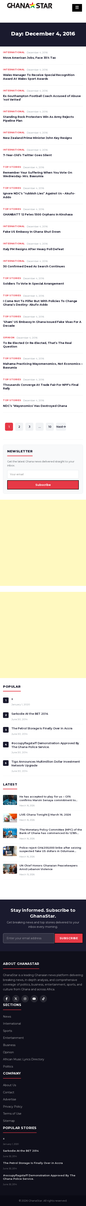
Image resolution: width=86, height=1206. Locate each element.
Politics (8, 1066)
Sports (7, 1031)
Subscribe (43, 485)
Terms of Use (12, 1113)
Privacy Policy (12, 1106)
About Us (9, 1085)
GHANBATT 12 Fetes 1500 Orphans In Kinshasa (38, 214)
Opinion (9, 337)
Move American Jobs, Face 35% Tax (29, 58)
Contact (8, 1092)
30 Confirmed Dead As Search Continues (34, 266)
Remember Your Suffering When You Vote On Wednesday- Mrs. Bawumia (37, 174)
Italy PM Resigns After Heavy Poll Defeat (33, 249)
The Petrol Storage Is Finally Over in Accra (41, 728)
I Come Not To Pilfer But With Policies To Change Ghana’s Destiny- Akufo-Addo (40, 302)
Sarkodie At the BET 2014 (29, 714)
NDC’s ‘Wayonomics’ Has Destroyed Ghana (35, 406)
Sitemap (9, 1121)
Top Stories (12, 167)
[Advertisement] (43, 543)
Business (9, 1045)
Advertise (9, 1099)
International (14, 52)
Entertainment (13, 1038)
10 (49, 427)
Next (59, 427)
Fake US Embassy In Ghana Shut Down (32, 232)
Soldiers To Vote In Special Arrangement (33, 283)
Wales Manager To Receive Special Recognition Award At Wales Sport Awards (39, 76)
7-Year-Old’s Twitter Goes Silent (27, 155)
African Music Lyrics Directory (23, 1059)
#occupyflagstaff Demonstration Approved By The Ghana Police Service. (45, 745)
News (7, 1016)
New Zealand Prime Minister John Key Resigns (37, 138)
